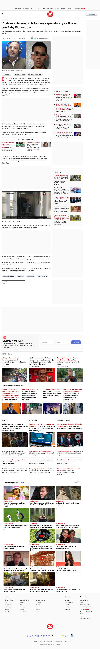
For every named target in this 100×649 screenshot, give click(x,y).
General (22, 604)
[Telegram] (46, 636)
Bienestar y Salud (24, 600)
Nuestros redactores (85, 613)
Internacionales (63, 420)
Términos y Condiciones (46, 641)
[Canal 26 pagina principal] (50, 16)
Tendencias (23, 611)
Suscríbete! (76, 342)
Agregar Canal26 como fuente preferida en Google (41, 37)
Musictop (67, 609)
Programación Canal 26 (86, 611)
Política (5, 420)
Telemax (67, 607)
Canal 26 (7, 37)
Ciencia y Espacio (40, 600)
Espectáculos (8, 604)
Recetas (38, 609)
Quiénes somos (84, 600)
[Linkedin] (38, 636)
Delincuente (30, 276)
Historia (38, 604)
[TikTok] (41, 636)
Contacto (82, 602)
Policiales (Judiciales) (9, 276)
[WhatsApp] (44, 636)
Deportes (22, 602)
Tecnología (7, 611)
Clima (6, 602)
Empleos (82, 616)
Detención (21, 276)
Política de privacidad (85, 607)
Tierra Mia (67, 604)
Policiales (5, 20)
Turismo (38, 611)
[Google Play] (65, 635)
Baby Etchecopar (42, 276)
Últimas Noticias (9, 600)
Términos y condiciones (86, 604)
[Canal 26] (50, 627)
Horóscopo (7, 607)
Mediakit (84, 609)
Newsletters (85, 618)
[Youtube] (35, 636)
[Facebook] (27, 636)
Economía (33, 420)
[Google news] (49, 636)
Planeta (38, 607)
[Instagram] (30, 636)
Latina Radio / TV (69, 602)
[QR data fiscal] (72, 637)
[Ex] (33, 636)
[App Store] (56, 635)
